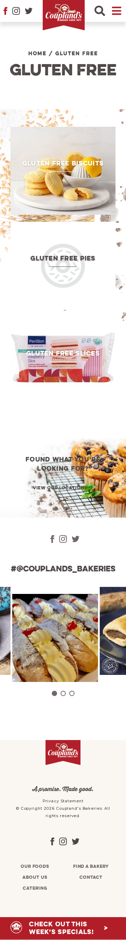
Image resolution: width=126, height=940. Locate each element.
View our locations (60, 488)
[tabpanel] (54, 638)
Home (37, 54)
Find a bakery (91, 867)
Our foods (35, 867)
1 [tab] (54, 693)
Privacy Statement (63, 800)
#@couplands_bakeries (63, 569)
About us (34, 877)
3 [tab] (72, 693)
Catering (35, 888)
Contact (91, 877)
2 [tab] (63, 693)
